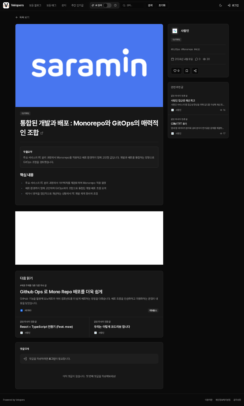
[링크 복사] (195, 70)
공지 (64, 5)
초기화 (162, 5)
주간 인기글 (77, 5)
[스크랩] (186, 70)
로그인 (52, 358)
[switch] (107, 5)
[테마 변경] (221, 5)
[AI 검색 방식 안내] (115, 5)
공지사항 (237, 400)
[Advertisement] (89, 238)
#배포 (197, 49)
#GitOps (175, 49)
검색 (150, 5)
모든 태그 (51, 5)
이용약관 (208, 400)
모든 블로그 (35, 5)
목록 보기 (24, 17)
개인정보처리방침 (222, 400)
